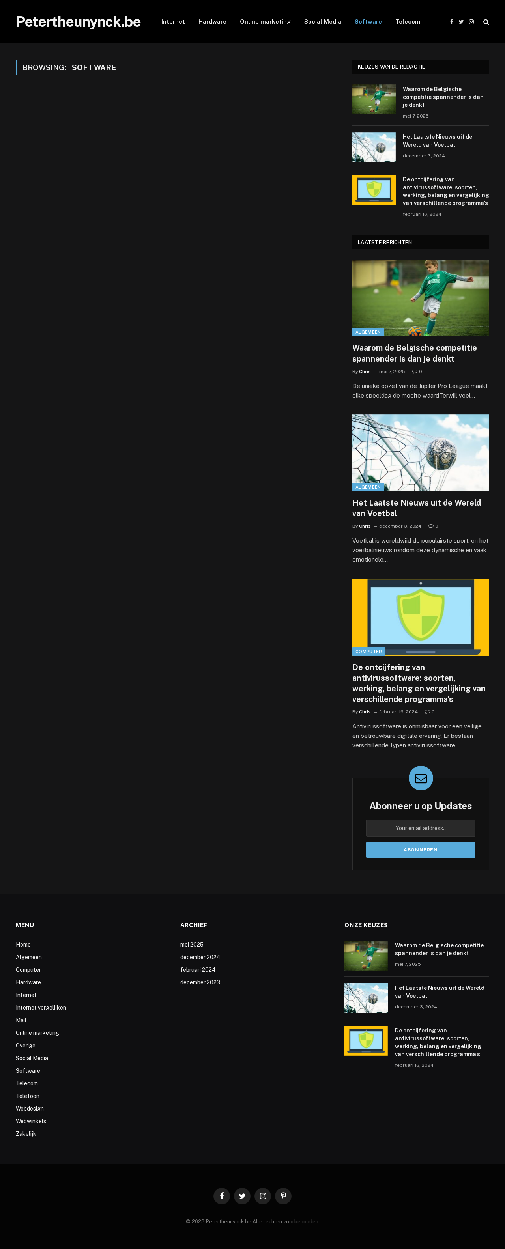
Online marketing (265, 21)
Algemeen (368, 332)
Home (23, 944)
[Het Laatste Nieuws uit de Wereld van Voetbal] (374, 147)
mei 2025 (192, 944)
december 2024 (200, 957)
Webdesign (30, 1108)
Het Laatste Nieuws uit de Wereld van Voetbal (437, 141)
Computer (368, 651)
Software (368, 21)
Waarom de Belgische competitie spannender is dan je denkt (443, 97)
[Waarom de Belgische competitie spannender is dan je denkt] (374, 99)
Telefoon (27, 1096)
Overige (26, 1045)
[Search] (485, 22)
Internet (173, 21)
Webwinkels (31, 1121)
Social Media (322, 21)
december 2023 (200, 982)
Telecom (408, 21)
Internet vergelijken (41, 1007)
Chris (365, 371)
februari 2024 (198, 970)
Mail (21, 1020)
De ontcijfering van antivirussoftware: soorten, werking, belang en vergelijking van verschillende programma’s (446, 191)
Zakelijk (26, 1134)
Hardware (212, 21)
